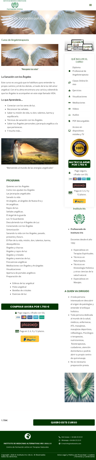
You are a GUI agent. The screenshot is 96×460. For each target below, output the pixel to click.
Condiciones (89, 456)
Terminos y (79, 456)
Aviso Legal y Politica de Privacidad (71, 455)
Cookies (91, 455)
